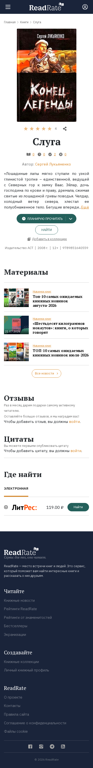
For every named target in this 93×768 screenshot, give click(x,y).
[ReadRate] (46, 6)
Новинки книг (42, 291)
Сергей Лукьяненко (53, 164)
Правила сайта (16, 714)
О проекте (13, 697)
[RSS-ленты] (63, 746)
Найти (46, 230)
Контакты (12, 705)
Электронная (16, 488)
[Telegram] (52, 746)
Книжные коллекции (21, 661)
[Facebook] (30, 746)
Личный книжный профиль (26, 670)
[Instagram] (41, 746)
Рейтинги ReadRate (20, 608)
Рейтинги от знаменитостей (28, 617)
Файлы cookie (16, 731)
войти (74, 421)
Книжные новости (19, 600)
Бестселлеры (15, 625)
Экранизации (15, 634)
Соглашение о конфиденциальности (35, 723)
